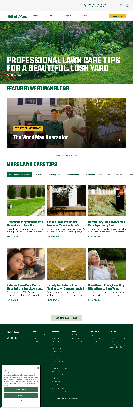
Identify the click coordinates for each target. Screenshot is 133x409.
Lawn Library (75, 338)
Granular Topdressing (59, 391)
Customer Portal (95, 338)
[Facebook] (16, 338)
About (36, 331)
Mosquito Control (58, 355)
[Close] (38, 368)
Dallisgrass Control (58, 375)
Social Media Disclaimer (117, 338)
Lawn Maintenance (73, 175)
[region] (21, 386)
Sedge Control (57, 381)
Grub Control (56, 358)
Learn (73, 331)
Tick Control (56, 371)
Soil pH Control (57, 385)
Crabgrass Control (58, 352)
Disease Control (57, 362)
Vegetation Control (58, 388)
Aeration (55, 345)
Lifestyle (39, 175)
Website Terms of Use (116, 335)
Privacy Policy (113, 342)
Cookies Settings (21, 401)
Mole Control (56, 378)
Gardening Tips (54, 175)
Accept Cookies (21, 389)
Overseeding (56, 348)
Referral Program (38, 338)
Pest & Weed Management (19, 175)
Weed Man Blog (76, 335)
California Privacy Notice (14, 383)
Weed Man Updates (94, 175)
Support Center (76, 345)
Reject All (21, 395)
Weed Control (56, 338)
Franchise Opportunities (41, 335)
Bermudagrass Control (59, 368)
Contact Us (93, 342)
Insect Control (56, 342)
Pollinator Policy (76, 342)
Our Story (36, 342)
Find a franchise (38, 345)
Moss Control (56, 365)
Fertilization (56, 335)
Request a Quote (95, 335)
